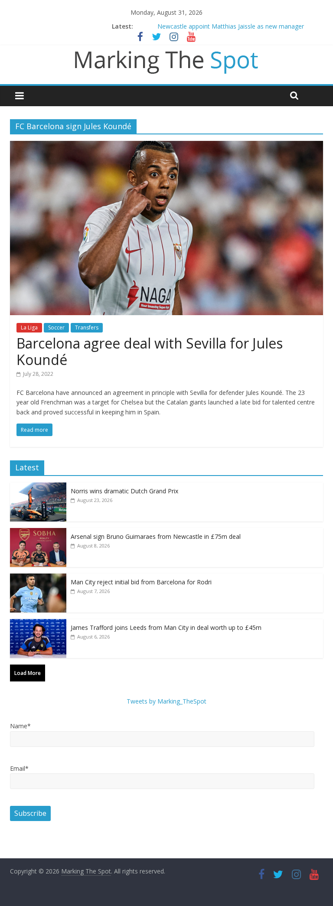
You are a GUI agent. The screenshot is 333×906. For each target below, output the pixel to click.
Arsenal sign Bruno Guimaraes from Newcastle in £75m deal (156, 536)
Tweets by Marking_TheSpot (166, 701)
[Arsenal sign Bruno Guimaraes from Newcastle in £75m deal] (38, 532)
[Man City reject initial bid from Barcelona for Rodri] (38, 578)
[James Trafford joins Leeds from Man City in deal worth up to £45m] (38, 623)
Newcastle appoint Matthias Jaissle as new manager (230, 26)
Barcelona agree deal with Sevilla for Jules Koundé (149, 351)
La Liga (29, 327)
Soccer (56, 327)
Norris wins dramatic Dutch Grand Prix (124, 491)
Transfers (86, 327)
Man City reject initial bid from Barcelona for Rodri (141, 582)
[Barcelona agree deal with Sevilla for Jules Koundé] (166, 146)
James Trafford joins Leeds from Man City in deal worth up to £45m (166, 627)
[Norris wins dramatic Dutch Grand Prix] (38, 487)
